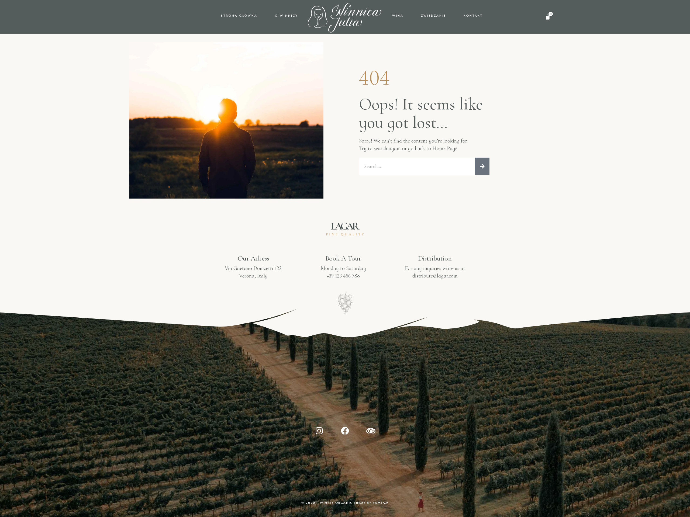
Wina (397, 15)
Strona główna (239, 15)
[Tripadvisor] (371, 431)
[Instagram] (319, 431)
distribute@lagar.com (435, 276)
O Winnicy (286, 15)
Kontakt (473, 15)
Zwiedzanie (433, 15)
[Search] (482, 166)
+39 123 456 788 (343, 276)
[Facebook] (345, 431)
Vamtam (381, 503)
